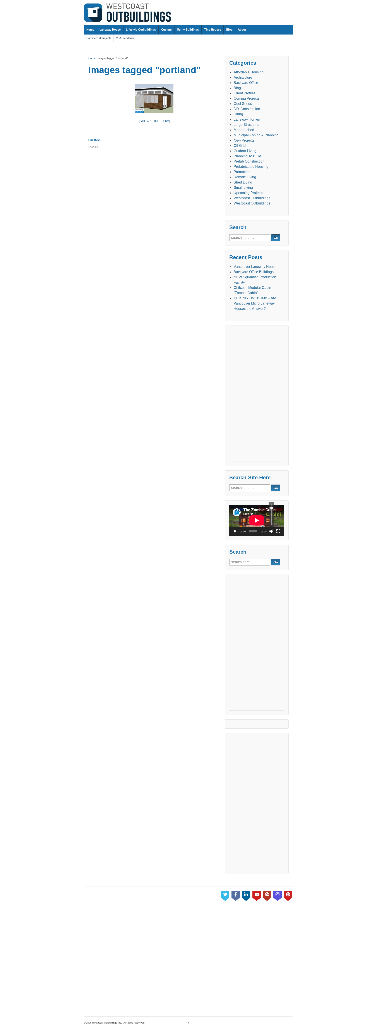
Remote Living (245, 177)
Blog (229, 29)
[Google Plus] (267, 895)
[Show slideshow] (154, 121)
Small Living (243, 187)
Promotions (242, 172)
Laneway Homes (247, 119)
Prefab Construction (249, 161)
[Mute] (271, 531)
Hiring (238, 114)
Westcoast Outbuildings (252, 198)
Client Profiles (244, 93)
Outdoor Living (245, 151)
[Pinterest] (288, 895)
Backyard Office (246, 83)
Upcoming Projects (248, 193)
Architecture (243, 77)
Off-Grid (240, 145)
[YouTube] (257, 895)
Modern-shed (244, 130)
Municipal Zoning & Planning (256, 135)
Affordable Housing (249, 72)
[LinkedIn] (246, 895)
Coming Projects (246, 98)
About (242, 29)
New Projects (244, 140)
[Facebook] (236, 895)
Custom (166, 29)
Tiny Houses (212, 29)
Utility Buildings (188, 29)
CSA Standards (125, 38)
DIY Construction (247, 109)
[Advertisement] (249, 13)
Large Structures (246, 124)
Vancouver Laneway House (255, 267)
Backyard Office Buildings (254, 272)
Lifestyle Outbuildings (141, 29)
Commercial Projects (98, 38)
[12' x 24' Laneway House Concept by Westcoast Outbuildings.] (154, 98)
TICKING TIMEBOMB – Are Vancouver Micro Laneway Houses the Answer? (255, 303)
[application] (256, 520)
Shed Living (243, 182)
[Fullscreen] (278, 531)
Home (90, 29)
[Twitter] (225, 895)
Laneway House (110, 29)
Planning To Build (247, 156)
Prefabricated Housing (251, 166)
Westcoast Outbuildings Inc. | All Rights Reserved (117, 1022)
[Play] (235, 531)
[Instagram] (277, 895)
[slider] (271, 514)
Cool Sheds (243, 104)
